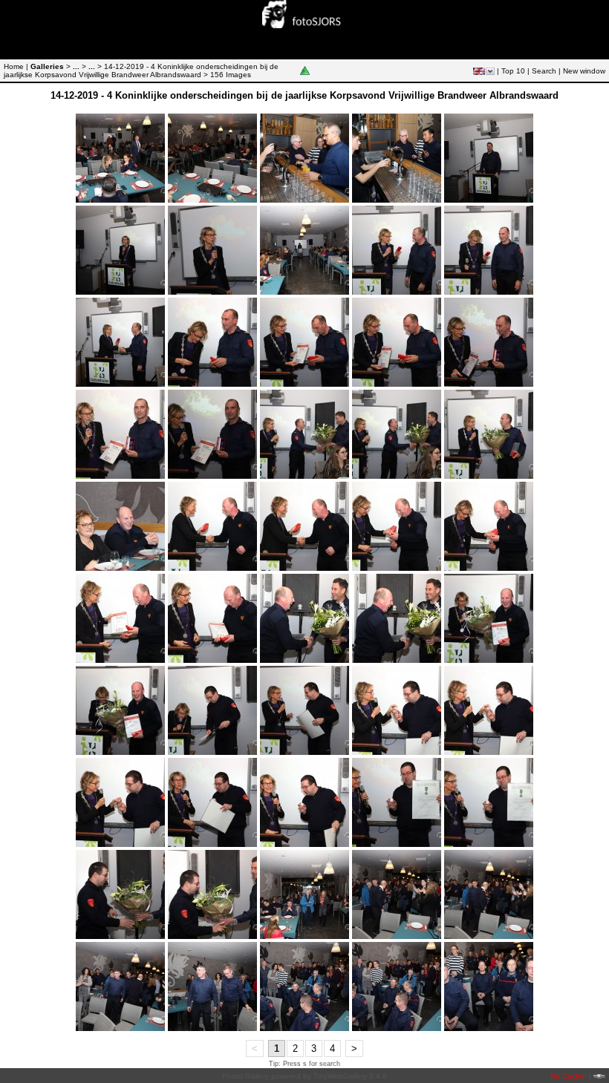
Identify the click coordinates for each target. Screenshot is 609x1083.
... (76, 66)
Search (544, 71)
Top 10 (513, 71)
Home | (16, 66)
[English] (479, 71)
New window (584, 71)
